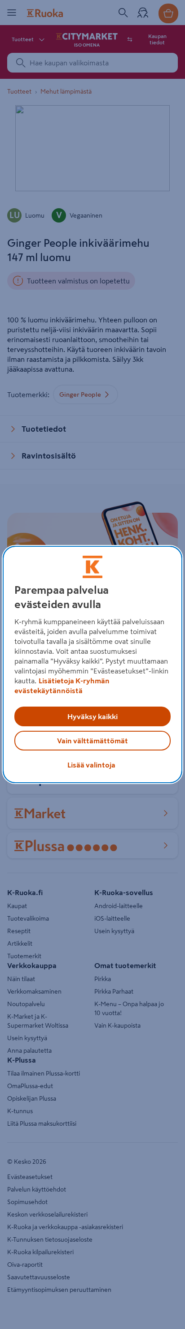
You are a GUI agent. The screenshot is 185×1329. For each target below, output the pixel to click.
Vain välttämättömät (92, 740)
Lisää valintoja (91, 764)
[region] (92, 664)
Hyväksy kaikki (92, 716)
